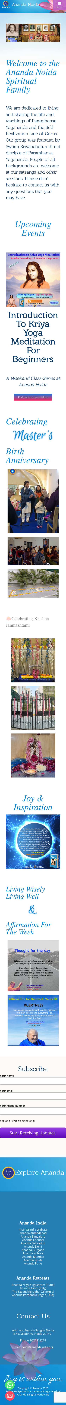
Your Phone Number (12, 1105)
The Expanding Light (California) (33, 1291)
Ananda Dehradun (33, 1243)
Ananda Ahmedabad (33, 1233)
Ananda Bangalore (33, 1236)
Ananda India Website (33, 1229)
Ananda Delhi (33, 1246)
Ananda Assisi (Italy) (33, 1288)
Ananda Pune (33, 1263)
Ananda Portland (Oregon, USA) (33, 1295)
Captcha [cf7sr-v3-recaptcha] (17, 1120)
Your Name (7, 1075)
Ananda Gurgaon (33, 1250)
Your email (6, 1090)
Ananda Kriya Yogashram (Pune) (33, 1285)
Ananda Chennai (33, 1240)
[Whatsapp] (10, 1385)
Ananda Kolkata (33, 1253)
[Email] (10, 1396)
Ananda (6, 7)
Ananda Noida (25, 4)
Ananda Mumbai (33, 1257)
